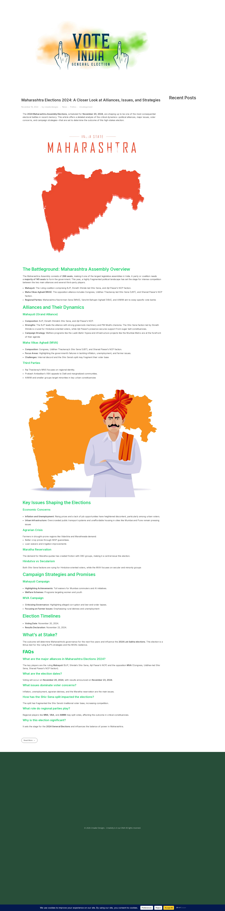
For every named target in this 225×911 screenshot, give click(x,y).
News (64, 107)
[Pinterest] (46, 813)
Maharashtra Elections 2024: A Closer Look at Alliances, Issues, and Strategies (90, 100)
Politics (73, 107)
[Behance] (39, 813)
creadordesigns (52, 107)
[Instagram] (33, 813)
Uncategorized (85, 107)
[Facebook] (26, 813)
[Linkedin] (52, 813)
